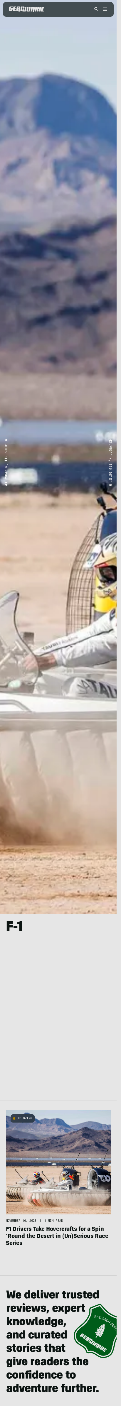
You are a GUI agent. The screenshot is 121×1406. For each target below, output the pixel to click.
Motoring (25, 1118)
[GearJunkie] (26, 9)
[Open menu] (104, 9)
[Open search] (96, 9)
